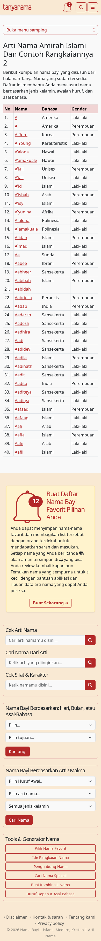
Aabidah (23, 289)
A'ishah (22, 195)
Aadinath (23, 366)
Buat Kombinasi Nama (50, 884)
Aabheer (23, 272)
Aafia (20, 435)
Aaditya (22, 400)
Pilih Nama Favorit (50, 848)
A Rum (21, 135)
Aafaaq (21, 409)
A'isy (19, 203)
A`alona (22, 220)
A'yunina (23, 212)
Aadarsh (23, 315)
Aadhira (22, 332)
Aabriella (23, 297)
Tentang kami (82, 917)
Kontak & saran (48, 917)
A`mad (21, 246)
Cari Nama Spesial (51, 875)
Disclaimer (16, 917)
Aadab (21, 306)
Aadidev (22, 349)
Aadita (21, 383)
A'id (18, 186)
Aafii (19, 443)
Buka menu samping (26, 30)
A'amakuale (26, 160)
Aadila (21, 358)
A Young (23, 143)
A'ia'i (19, 169)
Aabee (21, 263)
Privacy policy (51, 923)
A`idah (21, 237)
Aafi (18, 426)
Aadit (20, 375)
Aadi (19, 340)
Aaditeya (23, 392)
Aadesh (22, 323)
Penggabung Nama (51, 866)
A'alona (22, 152)
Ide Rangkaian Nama (50, 857)
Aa (17, 255)
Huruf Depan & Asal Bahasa (50, 893)
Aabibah (23, 280)
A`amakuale (26, 229)
